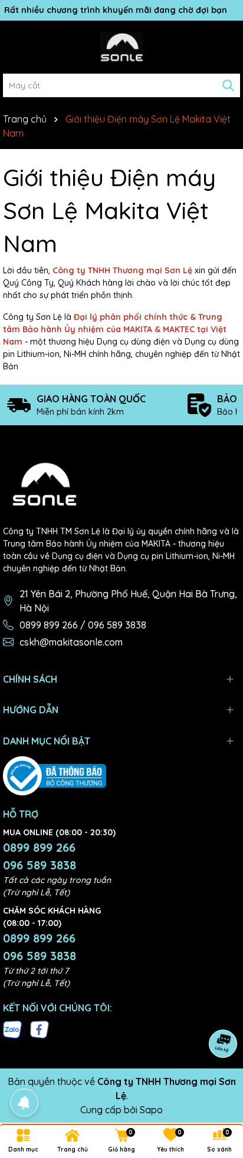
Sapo (151, 1110)
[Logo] (121, 47)
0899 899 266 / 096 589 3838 (82, 625)
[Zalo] (12, 1029)
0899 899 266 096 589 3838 (39, 856)
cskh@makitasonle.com (71, 642)
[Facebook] (39, 1029)
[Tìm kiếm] (228, 85)
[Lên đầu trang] (219, 1087)
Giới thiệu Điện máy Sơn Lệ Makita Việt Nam (109, 210)
